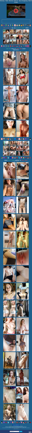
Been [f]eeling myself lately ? (9, 264)
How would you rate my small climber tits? (9, 402)
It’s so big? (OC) (9, 385)
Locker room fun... (22, 247)
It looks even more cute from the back (22, 368)
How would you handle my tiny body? (22, 212)
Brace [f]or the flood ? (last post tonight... (22, 264)
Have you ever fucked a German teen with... (9, 67)
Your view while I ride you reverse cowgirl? (22, 299)
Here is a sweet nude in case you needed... (9, 195)
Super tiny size (9, 84)
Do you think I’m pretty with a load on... (9, 299)
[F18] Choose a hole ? (22, 119)
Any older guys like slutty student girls (22, 350)
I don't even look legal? (9, 247)
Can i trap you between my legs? (9, 178)
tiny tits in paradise (22, 178)
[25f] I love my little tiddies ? (22, 136)
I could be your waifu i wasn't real (9, 316)
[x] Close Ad (30, 432)
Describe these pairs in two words (22, 230)
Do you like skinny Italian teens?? (22, 385)
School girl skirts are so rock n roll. (9, 368)
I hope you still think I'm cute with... (9, 136)
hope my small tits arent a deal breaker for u (9, 419)
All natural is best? (22, 316)
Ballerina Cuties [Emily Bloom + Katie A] (9, 212)
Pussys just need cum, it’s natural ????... (9, 119)
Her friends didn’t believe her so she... (22, 195)
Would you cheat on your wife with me (9, 230)
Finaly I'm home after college (22, 402)
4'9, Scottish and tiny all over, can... (22, 333)
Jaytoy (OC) (22, 84)
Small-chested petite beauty (9, 333)
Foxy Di (22, 67)
